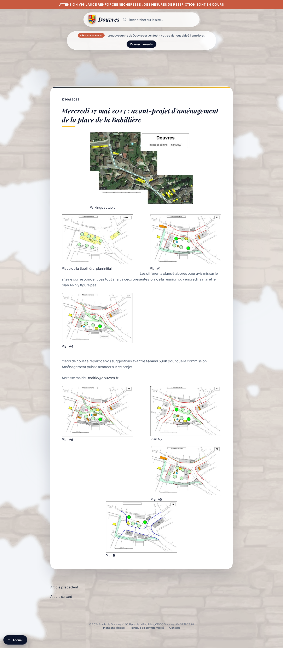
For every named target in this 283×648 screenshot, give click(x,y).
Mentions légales (114, 627)
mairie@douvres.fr (103, 378)
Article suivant (61, 596)
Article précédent (64, 587)
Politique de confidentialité (147, 627)
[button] (159, 19)
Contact (174, 627)
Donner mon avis (141, 44)
